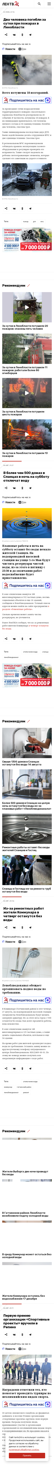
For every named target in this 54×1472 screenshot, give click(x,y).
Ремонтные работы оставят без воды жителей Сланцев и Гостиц (26, 849)
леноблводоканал (11, 657)
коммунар (8, 1087)
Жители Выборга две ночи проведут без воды (25, 1173)
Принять (27, 1455)
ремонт (26, 1092)
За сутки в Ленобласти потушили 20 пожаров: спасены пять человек (25, 327)
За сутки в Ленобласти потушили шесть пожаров (23, 413)
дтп (34, 221)
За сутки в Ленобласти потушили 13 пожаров (25, 455)
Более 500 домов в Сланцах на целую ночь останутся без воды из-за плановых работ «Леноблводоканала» (26, 806)
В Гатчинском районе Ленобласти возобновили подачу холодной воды (25, 1214)
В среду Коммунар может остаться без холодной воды (26, 1256)
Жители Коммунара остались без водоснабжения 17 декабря (23, 1297)
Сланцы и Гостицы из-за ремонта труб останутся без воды (26, 890)
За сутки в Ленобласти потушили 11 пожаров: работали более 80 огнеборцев (24, 370)
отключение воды (30, 652)
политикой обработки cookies (24, 1449)
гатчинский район (24, 1087)
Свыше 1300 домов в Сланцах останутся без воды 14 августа (21, 763)
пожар (25, 221)
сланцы (45, 652)
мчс (42, 221)
